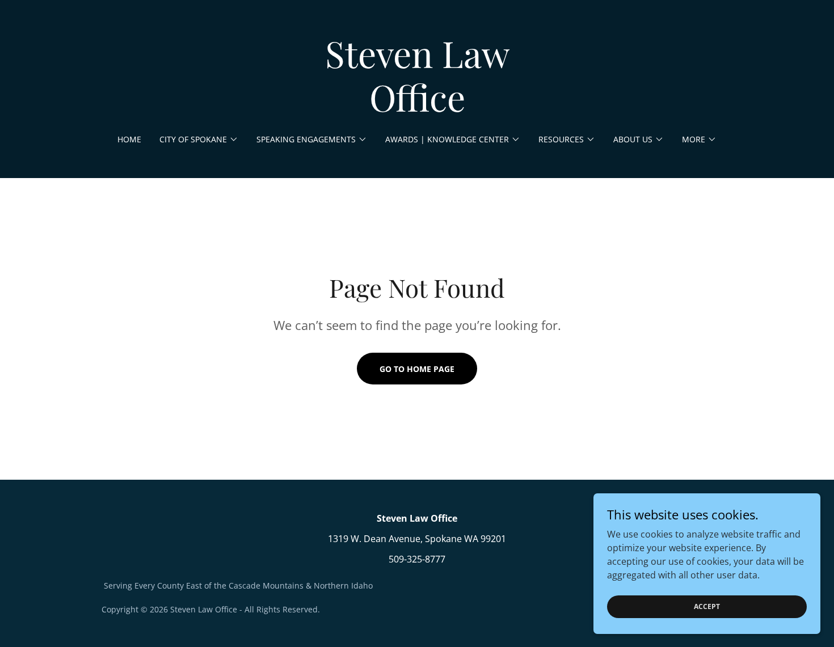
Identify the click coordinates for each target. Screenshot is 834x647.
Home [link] (129, 139)
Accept (707, 606)
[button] (198, 139)
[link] (417, 108)
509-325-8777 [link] (417, 559)
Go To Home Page (417, 368)
